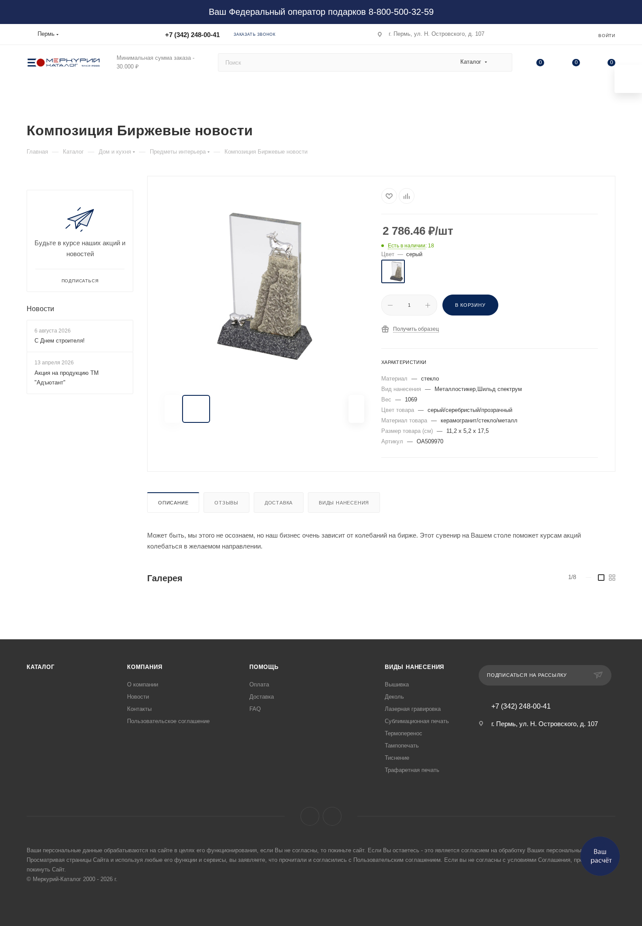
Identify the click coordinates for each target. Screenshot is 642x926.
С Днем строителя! (60, 340)
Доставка (279, 502)
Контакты (139, 709)
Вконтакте (309, 816)
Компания (144, 667)
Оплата (259, 684)
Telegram (332, 816)
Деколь (394, 696)
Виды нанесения (344, 502)
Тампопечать (402, 745)
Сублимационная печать (417, 721)
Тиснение (397, 758)
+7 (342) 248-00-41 (192, 34)
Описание (173, 502)
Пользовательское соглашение (168, 721)
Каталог (41, 667)
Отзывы (226, 502)
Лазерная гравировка (413, 709)
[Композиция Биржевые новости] (264, 286)
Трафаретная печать (412, 770)
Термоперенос (403, 733)
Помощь (264, 667)
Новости (40, 308)
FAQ (255, 709)
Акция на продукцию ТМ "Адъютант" (67, 378)
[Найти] (501, 62)
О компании (142, 684)
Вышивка (397, 684)
